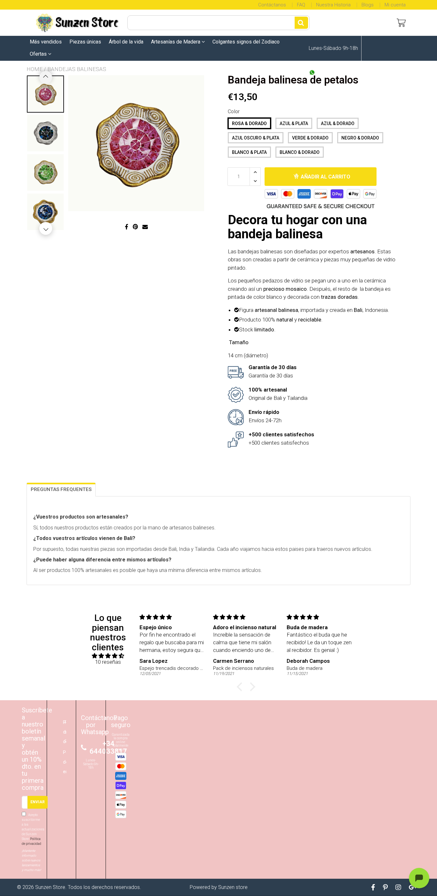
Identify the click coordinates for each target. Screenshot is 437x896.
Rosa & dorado (249, 123)
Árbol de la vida (126, 42)
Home (35, 69)
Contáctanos (272, 5)
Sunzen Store (50, 887)
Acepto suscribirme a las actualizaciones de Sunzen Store (32, 829)
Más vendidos (46, 42)
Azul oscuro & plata (255, 137)
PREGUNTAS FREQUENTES (61, 489)
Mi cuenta (395, 5)
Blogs (368, 5)
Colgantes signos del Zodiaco (246, 42)
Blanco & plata (249, 152)
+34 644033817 (333, 73)
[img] (108, 656)
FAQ (301, 5)
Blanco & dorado (300, 152)
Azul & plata (294, 123)
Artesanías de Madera (176, 42)
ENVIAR (37, 802)
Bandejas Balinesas (76, 69)
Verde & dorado (310, 137)
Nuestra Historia (333, 5)
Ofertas (39, 54)
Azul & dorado (337, 123)
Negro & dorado (360, 137)
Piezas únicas (85, 42)
